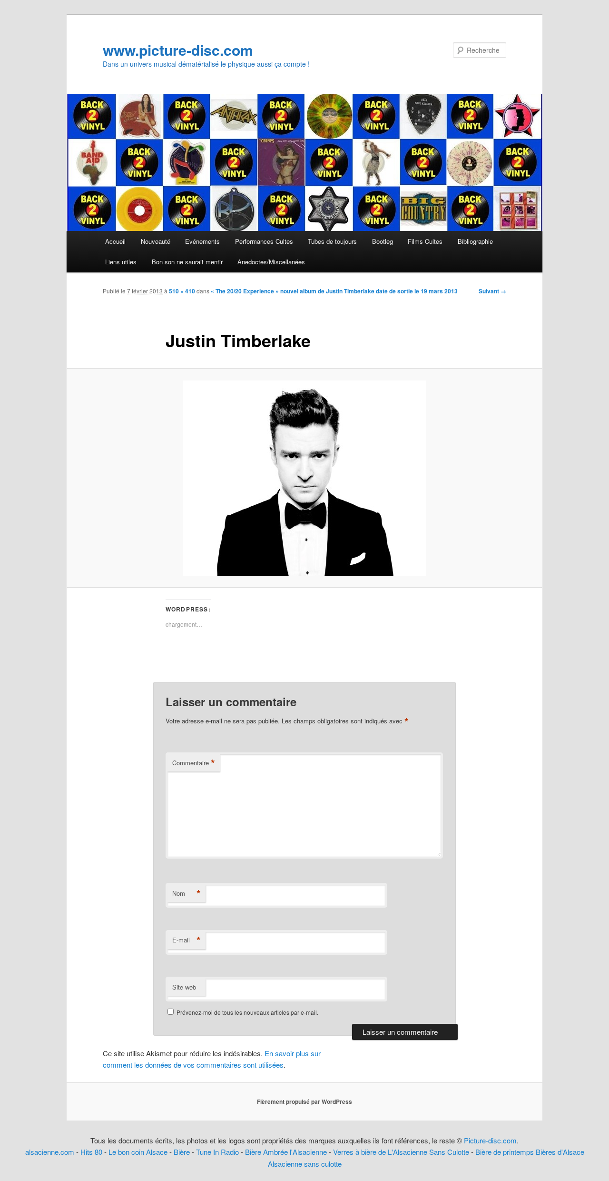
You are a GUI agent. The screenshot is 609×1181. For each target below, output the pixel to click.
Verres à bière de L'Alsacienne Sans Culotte (401, 1152)
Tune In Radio (218, 1152)
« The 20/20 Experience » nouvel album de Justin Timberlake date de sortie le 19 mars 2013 (334, 291)
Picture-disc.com (490, 1140)
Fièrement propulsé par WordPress (304, 1101)
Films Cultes (425, 241)
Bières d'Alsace (560, 1152)
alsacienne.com (49, 1152)
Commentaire (193, 763)
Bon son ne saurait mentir (187, 261)
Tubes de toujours (332, 241)
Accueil (115, 241)
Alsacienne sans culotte (305, 1164)
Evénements (202, 241)
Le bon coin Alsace (137, 1152)
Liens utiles (121, 261)
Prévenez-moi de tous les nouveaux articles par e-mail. (247, 1012)
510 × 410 (182, 291)
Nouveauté (155, 241)
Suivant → (492, 291)
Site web (184, 986)
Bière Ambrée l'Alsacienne (286, 1152)
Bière (182, 1152)
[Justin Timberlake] (304, 478)
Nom (186, 893)
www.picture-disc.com (178, 50)
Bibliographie (475, 241)
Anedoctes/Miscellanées (271, 261)
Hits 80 (91, 1152)
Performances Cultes (264, 241)
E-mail (186, 940)
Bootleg (382, 241)
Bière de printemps (504, 1152)
